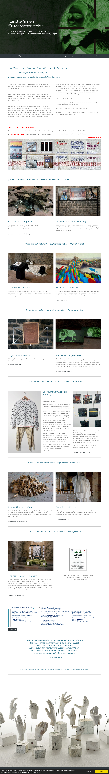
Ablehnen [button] (88, 771)
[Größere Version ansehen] (31, 201)
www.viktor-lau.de (62, 300)
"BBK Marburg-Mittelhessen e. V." (55, 669)
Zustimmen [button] (101, 771)
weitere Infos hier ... (95, 137)
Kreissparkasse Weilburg (18, 134)
